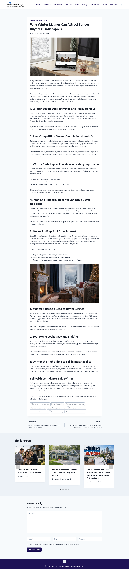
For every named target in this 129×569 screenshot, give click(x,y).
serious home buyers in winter (40, 412)
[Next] (111, 466)
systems (34, 33)
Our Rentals (58, 4)
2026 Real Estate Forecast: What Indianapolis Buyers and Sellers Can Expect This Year (86, 425)
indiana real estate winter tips (75, 404)
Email (56, 539)
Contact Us (114, 4)
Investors (68, 4)
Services (104, 4)
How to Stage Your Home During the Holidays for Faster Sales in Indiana (44, 425)
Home (38, 4)
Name (30, 539)
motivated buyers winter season (57, 408)
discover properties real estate (40, 404)
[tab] (60, 489)
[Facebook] (121, 4)
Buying (77, 4)
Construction (94, 4)
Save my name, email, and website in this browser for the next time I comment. (54, 544)
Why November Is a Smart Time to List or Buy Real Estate (64, 472)
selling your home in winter (77, 408)
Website (82, 539)
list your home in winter (38, 408)
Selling (84, 4)
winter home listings (57, 412)
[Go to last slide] (18, 466)
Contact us (34, 396)
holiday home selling (57, 404)
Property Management (38, 20)
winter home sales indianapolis (75, 412)
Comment (32, 513)
